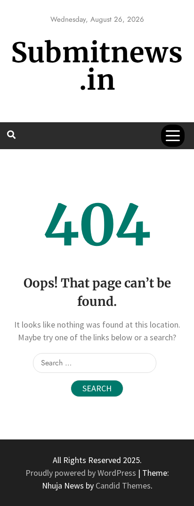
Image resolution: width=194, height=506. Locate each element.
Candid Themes (123, 485)
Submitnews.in (97, 66)
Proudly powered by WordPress (81, 472)
